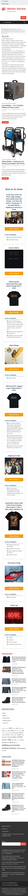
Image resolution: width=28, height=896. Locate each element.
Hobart (13, 51)
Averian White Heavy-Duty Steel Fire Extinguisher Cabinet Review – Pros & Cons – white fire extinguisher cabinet (19, 775)
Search (23, 17)
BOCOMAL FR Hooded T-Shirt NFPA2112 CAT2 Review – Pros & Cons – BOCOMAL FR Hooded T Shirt (18, 796)
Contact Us (5, 723)
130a (20, 728)
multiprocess (21, 739)
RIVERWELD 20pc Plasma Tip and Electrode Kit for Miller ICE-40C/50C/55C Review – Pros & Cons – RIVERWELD (18, 763)
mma (18, 739)
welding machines (9, 748)
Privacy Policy (6, 718)
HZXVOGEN (4, 737)
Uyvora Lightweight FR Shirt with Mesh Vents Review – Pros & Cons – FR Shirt (18, 786)
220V (12, 730)
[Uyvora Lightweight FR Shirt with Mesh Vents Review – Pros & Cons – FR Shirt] (6, 783)
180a (6, 730)
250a (17, 730)
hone (23, 734)
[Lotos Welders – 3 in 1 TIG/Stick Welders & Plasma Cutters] (14, 89)
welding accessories (11, 745)
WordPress (9, 885)
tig (14, 742)
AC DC (20, 730)
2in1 (2, 728)
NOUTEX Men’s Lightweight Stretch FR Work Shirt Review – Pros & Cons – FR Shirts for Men (19, 690)
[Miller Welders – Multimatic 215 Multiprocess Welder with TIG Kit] (14, 142)
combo (3, 732)
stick (11, 742)
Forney (21, 733)
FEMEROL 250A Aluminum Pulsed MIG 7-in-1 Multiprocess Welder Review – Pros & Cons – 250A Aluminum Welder (18, 670)
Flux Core (15, 733)
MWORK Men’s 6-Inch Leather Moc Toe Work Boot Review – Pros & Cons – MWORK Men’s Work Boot (19, 808)
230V (15, 730)
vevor (17, 742)
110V (10, 728)
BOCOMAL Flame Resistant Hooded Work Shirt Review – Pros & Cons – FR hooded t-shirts (19, 659)
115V (14, 728)
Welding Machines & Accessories (9, 103)
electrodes (11, 732)
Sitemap (5, 715)
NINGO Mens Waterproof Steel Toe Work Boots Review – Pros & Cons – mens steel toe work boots (18, 700)
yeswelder (4, 750)
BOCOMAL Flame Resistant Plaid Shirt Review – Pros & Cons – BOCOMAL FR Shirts (19, 680)
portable (4, 742)
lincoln (20, 737)
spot (8, 742)
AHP (24, 51)
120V (17, 728)
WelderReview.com (16, 109)
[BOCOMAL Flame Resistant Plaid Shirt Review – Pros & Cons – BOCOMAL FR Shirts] (6, 679)
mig (9, 739)
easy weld (6, 732)
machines (4, 740)
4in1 (7, 728)
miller (12, 739)
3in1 (5, 728)
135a (22, 728)
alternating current (8, 61)
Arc (23, 731)
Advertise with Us (7, 720)
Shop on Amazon (14, 228)
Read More (5, 122)
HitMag (16, 885)
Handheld (4, 734)
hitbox (15, 734)
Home (4, 713)
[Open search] (24, 22)
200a (9, 730)
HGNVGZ (12, 734)
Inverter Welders (12, 737)
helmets (8, 734)
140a (3, 730)
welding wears (21, 748)
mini (15, 739)
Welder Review (16, 8)
